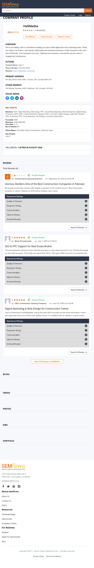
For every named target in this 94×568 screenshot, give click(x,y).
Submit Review (46, 37)
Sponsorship (7, 519)
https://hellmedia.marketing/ (24, 71)
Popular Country (69, 15)
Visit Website (30, 37)
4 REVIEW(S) (40, 30)
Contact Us (6, 501)
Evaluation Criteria (9, 523)
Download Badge (8, 514)
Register (88, 15)
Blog (3, 541)
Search (88, 10)
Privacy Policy (38, 556)
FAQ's (4, 505)
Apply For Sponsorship (11, 537)
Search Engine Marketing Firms (46, 551)
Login (80, 15)
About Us (5, 496)
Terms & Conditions (53, 556)
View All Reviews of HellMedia (47, 361)
